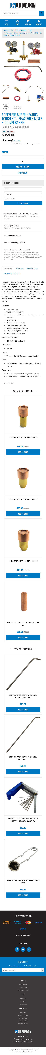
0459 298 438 (23, 1036)
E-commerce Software (20, 1052)
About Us (23, 999)
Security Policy (23, 1024)
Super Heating (21, 30)
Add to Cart (24, 166)
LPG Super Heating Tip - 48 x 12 (23, 499)
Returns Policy (23, 1015)
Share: (4, 131)
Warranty (19, 268)
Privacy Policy (23, 1021)
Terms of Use (23, 1018)
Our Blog (23, 1001)
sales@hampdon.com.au (23, 1039)
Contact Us (23, 1004)
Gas (11, 30)
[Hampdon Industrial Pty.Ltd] (23, 6)
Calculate (23, 203)
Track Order (23, 987)
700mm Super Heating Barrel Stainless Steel (23, 758)
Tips (30, 30)
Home (6, 30)
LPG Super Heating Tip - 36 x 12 (23, 437)
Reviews (7, 273)
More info (17, 140)
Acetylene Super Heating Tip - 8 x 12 (23, 624)
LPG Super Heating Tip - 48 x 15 (23, 561)
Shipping (23, 1013)
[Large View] (6, 89)
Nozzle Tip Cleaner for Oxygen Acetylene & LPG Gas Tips (23, 820)
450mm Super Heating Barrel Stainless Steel (23, 696)
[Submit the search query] (41, 13)
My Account (23, 985)
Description (8, 268)
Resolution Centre (23, 990)
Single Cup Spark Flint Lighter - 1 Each (23, 881)
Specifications (32, 268)
